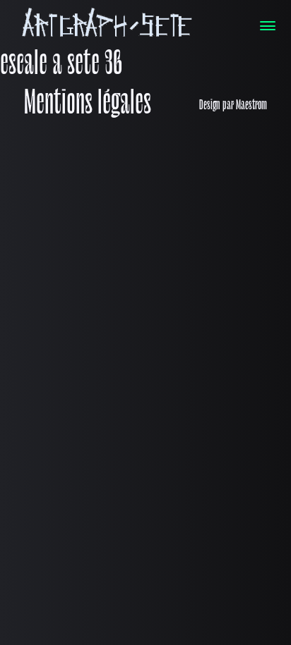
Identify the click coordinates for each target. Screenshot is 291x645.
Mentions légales (87, 105)
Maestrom (251, 106)
